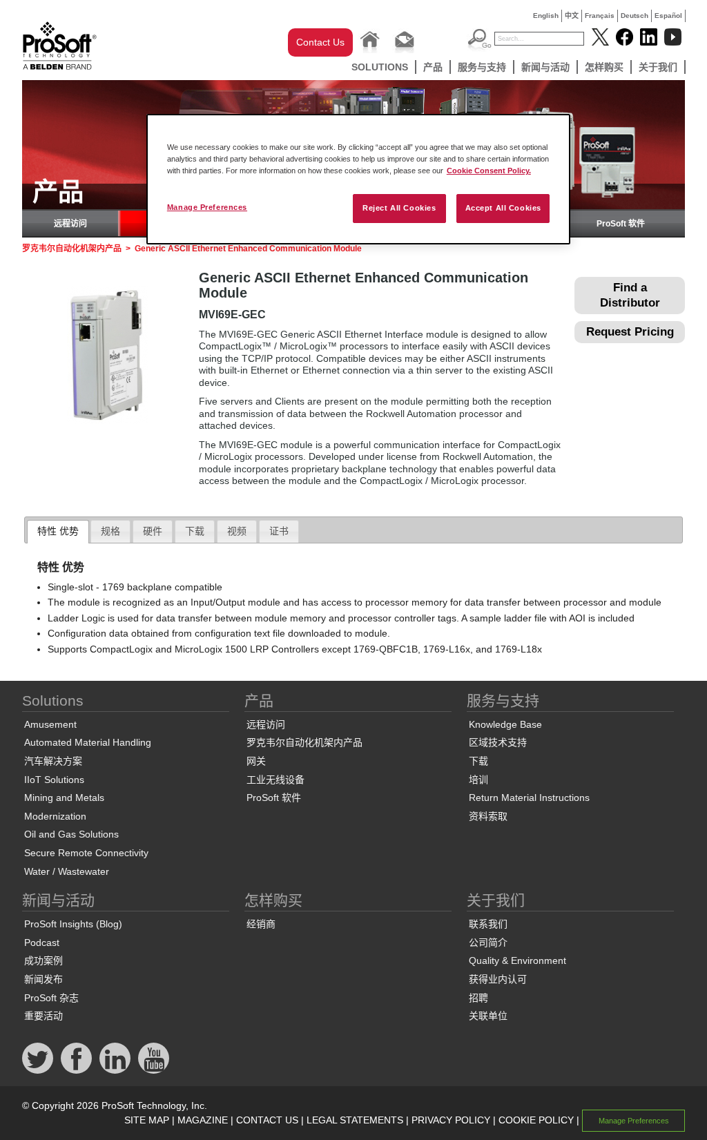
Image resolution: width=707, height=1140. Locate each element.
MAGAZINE (202, 1119)
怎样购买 (604, 67)
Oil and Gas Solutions (71, 834)
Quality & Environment (517, 960)
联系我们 (488, 923)
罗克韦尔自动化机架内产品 (72, 248)
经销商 (260, 923)
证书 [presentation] (279, 531)
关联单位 (488, 1015)
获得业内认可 (498, 979)
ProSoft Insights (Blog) (73, 923)
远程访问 (70, 224)
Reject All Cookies (399, 208)
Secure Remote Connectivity (86, 852)
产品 (433, 67)
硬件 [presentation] (152, 531)
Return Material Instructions (529, 797)
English (546, 15)
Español (668, 15)
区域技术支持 (498, 742)
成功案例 (43, 960)
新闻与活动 (545, 67)
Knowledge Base (505, 724)
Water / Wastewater (66, 871)
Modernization (55, 816)
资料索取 (488, 816)
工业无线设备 (275, 779)
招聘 (478, 997)
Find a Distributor (630, 295)
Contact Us (320, 42)
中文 (572, 15)
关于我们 (658, 67)
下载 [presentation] (194, 531)
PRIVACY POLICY (450, 1119)
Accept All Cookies (503, 208)
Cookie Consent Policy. (489, 170)
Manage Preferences (207, 207)
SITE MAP (146, 1119)
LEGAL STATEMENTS (355, 1119)
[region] (358, 179)
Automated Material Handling (87, 742)
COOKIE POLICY (536, 1119)
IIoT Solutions (54, 779)
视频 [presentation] (236, 531)
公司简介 (488, 942)
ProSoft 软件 (621, 224)
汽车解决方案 (53, 760)
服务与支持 (482, 67)
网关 (256, 760)
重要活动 (43, 1015)
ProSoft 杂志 (51, 997)
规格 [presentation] (110, 531)
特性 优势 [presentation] (58, 531)
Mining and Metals (64, 797)
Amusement (50, 724)
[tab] (58, 531)
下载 (478, 760)
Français (599, 15)
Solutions (379, 67)
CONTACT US (267, 1119)
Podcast (41, 942)
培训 (478, 779)
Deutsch (634, 15)
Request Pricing (630, 331)
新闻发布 (43, 979)
